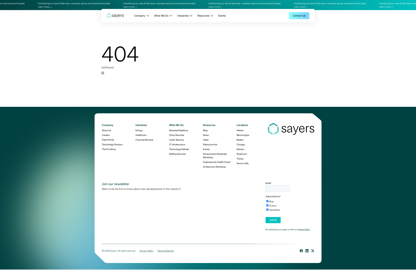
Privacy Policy (304, 229)
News (206, 134)
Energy (139, 130)
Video (206, 139)
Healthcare (141, 134)
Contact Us (299, 15)
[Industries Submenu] (190, 16)
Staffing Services (177, 153)
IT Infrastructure (177, 144)
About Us (106, 130)
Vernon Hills (242, 163)
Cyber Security (176, 139)
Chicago (241, 144)
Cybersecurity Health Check (216, 161)
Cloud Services (176, 134)
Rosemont (242, 153)
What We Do (161, 15)
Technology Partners (112, 144)
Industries (182, 15)
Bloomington (243, 134)
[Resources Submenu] (211, 16)
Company (139, 15)
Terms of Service (165, 250)
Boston (240, 139)
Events (222, 15)
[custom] (301, 250)
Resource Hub (210, 144)
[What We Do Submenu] (170, 16)
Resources (203, 15)
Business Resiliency (178, 130)
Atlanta (240, 130)
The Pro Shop (109, 149)
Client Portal (108, 139)
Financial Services (144, 139)
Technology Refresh (179, 149)
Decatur (240, 149)
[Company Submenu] (147, 16)
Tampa (240, 158)
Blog (205, 130)
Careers (106, 134)
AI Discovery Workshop (214, 166)
